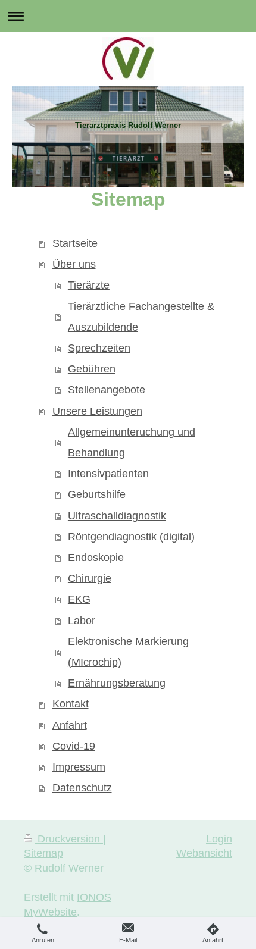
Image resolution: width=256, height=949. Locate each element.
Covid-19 (73, 746)
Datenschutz (82, 788)
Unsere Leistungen (97, 411)
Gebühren (91, 369)
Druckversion (69, 839)
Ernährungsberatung (117, 683)
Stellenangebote (106, 390)
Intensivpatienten (108, 474)
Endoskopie (96, 557)
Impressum (78, 767)
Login (219, 839)
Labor (81, 621)
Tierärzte (89, 285)
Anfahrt (69, 725)
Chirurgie (89, 578)
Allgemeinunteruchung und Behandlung (131, 442)
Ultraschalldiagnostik (117, 516)
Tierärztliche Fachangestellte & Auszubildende (141, 316)
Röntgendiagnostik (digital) (131, 537)
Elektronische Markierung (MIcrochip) (128, 651)
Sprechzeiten (99, 348)
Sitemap (43, 853)
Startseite (75, 243)
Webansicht (204, 853)
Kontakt (70, 704)
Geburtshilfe (97, 494)
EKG (79, 599)
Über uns (74, 264)
